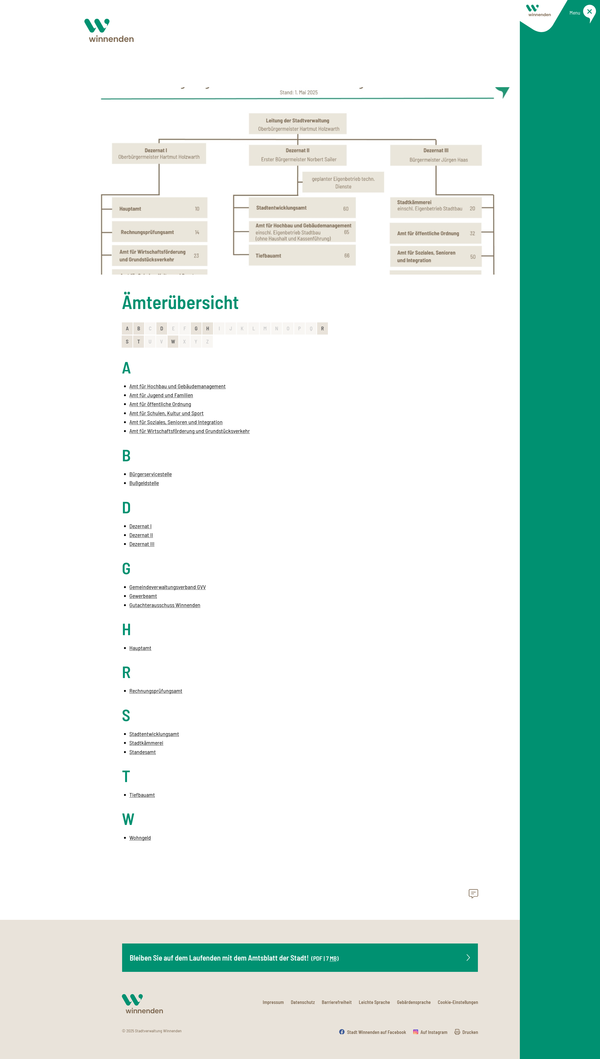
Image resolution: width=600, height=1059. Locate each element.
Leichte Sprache (374, 1002)
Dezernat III (141, 543)
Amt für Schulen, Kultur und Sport (166, 413)
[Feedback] (473, 895)
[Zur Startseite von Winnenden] (109, 30)
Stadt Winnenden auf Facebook (376, 1032)
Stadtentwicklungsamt (154, 733)
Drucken (470, 1032)
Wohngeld (140, 837)
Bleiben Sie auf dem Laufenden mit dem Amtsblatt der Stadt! (234, 957)
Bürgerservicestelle (150, 473)
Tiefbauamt (142, 794)
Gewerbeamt (143, 595)
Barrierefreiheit (337, 1002)
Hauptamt (140, 647)
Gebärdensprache (414, 1002)
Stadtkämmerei (146, 742)
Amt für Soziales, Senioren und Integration (176, 421)
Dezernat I (140, 525)
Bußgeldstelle (144, 482)
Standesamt (142, 751)
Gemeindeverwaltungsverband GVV (167, 586)
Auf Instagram (433, 1032)
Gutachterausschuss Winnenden (164, 604)
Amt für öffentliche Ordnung (160, 403)
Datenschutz (303, 1002)
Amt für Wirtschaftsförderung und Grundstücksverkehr (189, 430)
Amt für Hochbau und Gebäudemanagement (177, 386)
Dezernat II (141, 534)
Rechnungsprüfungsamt (155, 690)
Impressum (273, 1002)
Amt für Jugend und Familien (161, 395)
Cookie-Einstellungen (458, 1002)
